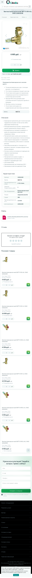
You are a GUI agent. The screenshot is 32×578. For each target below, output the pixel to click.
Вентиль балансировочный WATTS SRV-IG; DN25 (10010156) (14, 307)
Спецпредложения (6, 537)
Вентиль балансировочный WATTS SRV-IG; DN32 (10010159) (14, 374)
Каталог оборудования (7, 503)
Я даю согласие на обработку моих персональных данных (15, 495)
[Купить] (28, 284)
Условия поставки (6, 532)
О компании (4, 527)
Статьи (3, 522)
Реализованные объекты (8, 517)
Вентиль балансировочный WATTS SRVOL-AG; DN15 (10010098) (15, 442)
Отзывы (3, 552)
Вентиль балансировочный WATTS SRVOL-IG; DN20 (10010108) (15, 340)
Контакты (3, 547)
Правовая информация (7, 556)
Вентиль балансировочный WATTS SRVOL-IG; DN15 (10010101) (15, 408)
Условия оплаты (5, 542)
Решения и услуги (6, 508)
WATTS (18, 111)
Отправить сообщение (16, 491)
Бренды (3, 512)
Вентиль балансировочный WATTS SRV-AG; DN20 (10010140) (15, 273)
